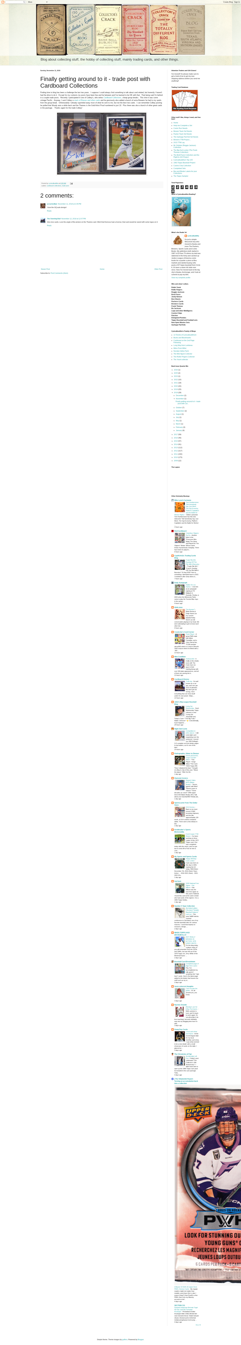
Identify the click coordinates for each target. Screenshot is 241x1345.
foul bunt (177, 881)
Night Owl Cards (180, 729)
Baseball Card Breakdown (184, 962)
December (180, 395)
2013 (176, 448)
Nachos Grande (180, 1005)
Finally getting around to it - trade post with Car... (188, 402)
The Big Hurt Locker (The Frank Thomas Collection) (185, 151)
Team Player (190, 634)
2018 (176, 393)
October (179, 408)
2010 (176, 457)
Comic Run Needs (180, 128)
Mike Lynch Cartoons (182, 500)
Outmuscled (190, 659)
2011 (176, 454)
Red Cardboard (180, 531)
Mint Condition (180, 657)
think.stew (178, 607)
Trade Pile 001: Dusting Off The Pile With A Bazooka (192, 562)
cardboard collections (54, 186)
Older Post (158, 269)
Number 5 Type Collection (184, 906)
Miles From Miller (179, 348)
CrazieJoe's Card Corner (184, 632)
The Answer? (190, 609)
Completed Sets (179, 168)
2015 (176, 441)
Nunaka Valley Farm (181, 351)
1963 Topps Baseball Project (184, 163)
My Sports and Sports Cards (185, 857)
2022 (176, 380)
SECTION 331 (179, 1305)
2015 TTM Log (179, 142)
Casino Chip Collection (182, 166)
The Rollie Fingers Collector (184, 357)
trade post (65, 186)
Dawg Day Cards (181, 1029)
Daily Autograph (180, 583)
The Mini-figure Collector (182, 354)
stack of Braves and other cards (86, 100)
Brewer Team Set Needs (182, 131)
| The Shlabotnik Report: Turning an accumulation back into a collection (186, 1081)
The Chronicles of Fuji (182, 1054)
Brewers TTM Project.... (182, 140)
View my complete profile (180, 278)
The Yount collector (180, 360)
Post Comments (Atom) (59, 273)
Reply (49, 211)
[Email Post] (71, 183)
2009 (176, 461)
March (178, 424)
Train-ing (189, 681)
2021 (176, 383)
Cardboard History (181, 679)
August (179, 414)
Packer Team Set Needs (182, 134)
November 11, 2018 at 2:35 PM (69, 204)
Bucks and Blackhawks (182, 338)
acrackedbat (52, 204)
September (180, 411)
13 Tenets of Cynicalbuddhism (184, 335)
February (179, 427)
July (177, 417)
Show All (198, 1325)
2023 (176, 376)
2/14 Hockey (190, 807)
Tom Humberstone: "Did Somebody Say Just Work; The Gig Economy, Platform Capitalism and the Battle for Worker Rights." (186, 509)
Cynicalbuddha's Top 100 (183, 160)
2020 (176, 386)
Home (102, 269)
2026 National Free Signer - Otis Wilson (192, 885)
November (180, 399)
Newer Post (45, 269)
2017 (176, 434)
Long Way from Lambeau (183, 345)
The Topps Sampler (180, 176)
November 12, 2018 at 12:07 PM (73, 219)
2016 (176, 438)
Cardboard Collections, (113, 98)
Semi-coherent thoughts (183, 986)
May (177, 421)
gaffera (124, 1340)
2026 (176, 370)
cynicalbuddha (193, 236)
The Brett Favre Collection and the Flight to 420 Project (186, 156)
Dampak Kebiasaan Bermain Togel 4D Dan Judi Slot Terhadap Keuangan (186, 1310)
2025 (176, 373)
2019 (176, 389)
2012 (176, 451)
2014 (176, 444)
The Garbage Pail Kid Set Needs (185, 137)
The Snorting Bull (54, 219)
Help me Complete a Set (182, 125)
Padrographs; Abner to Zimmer (186, 753)
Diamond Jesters (181, 778)
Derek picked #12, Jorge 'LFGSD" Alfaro (192, 758)
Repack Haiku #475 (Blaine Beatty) (191, 782)
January (179, 430)
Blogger (141, 1340)
